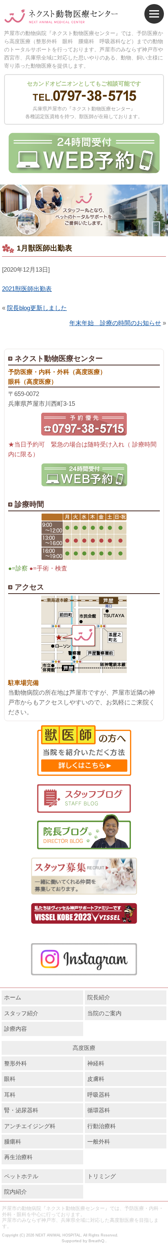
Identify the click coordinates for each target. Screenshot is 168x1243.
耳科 (9, 1094)
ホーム (12, 997)
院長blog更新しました (37, 307)
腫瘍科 (12, 1141)
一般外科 (98, 1141)
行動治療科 (101, 1126)
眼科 (9, 1079)
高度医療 (84, 1048)
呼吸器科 (98, 1094)
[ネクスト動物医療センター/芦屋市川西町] (61, 16)
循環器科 (98, 1110)
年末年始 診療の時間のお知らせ (115, 322)
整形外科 (15, 1063)
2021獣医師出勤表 (27, 288)
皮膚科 (95, 1079)
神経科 (95, 1063)
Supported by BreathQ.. (84, 1241)
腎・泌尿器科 (21, 1110)
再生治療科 (18, 1157)
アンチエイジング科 (29, 1126)
